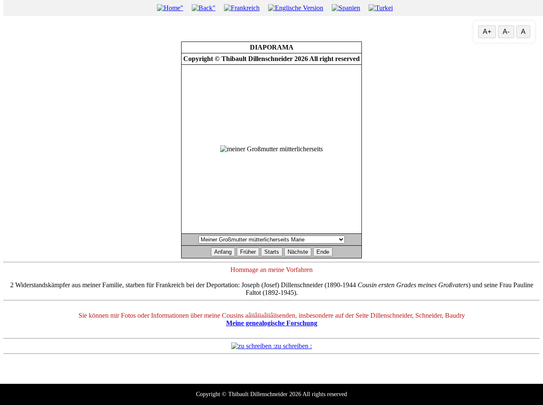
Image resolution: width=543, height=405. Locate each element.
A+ (487, 31)
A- (506, 31)
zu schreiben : (293, 346)
